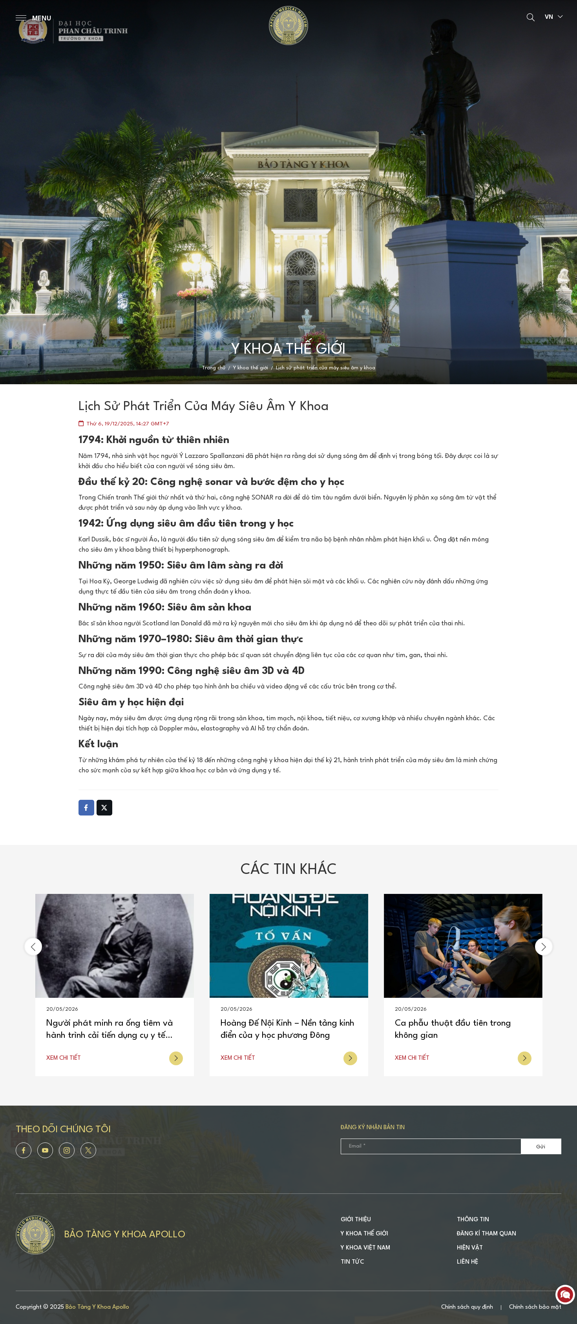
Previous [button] (33, 946)
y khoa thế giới (250, 368)
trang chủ (213, 368)
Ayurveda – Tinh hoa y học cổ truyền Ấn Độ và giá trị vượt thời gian (458, 1030)
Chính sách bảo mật (535, 1307)
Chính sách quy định (467, 1307)
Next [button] (544, 946)
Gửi (540, 1147)
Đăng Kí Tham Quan (486, 1234)
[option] (288, 192)
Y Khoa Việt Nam (365, 1248)
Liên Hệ (467, 1262)
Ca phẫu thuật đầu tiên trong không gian (279, 1029)
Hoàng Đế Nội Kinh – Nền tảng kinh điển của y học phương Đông (113, 1029)
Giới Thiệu (356, 1220)
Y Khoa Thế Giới (364, 1234)
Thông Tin (473, 1220)
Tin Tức (352, 1262)
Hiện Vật (470, 1248)
